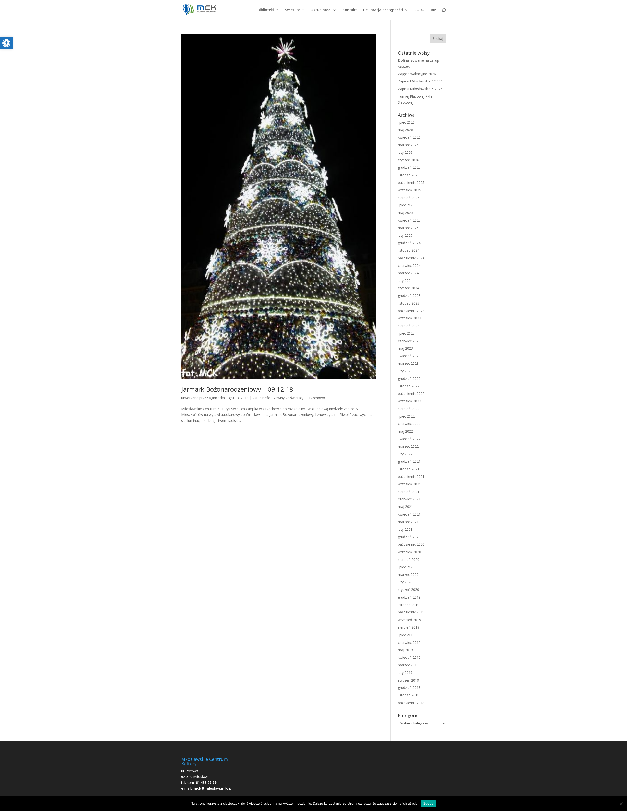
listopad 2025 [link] (408, 175)
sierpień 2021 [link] (408, 491)
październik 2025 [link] (411, 182)
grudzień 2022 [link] (409, 378)
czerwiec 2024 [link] (409, 265)
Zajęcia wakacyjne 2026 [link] (417, 73)
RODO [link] (419, 10)
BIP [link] (433, 10)
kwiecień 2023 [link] (409, 355)
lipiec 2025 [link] (406, 205)
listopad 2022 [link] (408, 386)
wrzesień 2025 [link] (409, 190)
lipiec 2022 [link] (406, 416)
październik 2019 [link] (411, 612)
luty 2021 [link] (405, 529)
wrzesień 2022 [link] (409, 401)
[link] (6, 43)
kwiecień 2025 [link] (409, 220)
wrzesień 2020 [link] (409, 552)
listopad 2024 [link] (408, 250)
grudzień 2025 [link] (409, 167)
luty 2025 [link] (405, 235)
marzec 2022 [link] (408, 446)
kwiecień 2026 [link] (409, 137)
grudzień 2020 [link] (409, 536)
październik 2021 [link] (411, 476)
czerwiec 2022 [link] (409, 423)
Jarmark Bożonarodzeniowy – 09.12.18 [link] (237, 389)
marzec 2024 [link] (408, 273)
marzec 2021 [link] (408, 521)
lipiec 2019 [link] (406, 635)
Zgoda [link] (428, 803)
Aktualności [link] (321, 10)
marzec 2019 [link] (408, 665)
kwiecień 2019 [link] (409, 657)
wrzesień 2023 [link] (409, 318)
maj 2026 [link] (405, 129)
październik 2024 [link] (411, 258)
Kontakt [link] (350, 10)
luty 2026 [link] (405, 152)
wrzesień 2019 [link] (409, 619)
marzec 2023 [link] (408, 363)
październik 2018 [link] (411, 702)
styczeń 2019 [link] (408, 680)
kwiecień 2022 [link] (409, 438)
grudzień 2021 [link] (409, 461)
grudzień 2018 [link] (409, 687)
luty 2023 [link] (405, 371)
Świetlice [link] (292, 10)
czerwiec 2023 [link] (409, 341)
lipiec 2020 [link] (406, 567)
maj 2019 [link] (405, 649)
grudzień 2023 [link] (409, 295)
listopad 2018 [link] (408, 695)
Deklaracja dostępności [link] (383, 10)
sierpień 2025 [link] (408, 197)
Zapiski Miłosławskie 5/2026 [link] (420, 88)
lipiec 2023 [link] (406, 333)
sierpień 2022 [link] (408, 408)
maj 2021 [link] (405, 506)
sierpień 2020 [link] (408, 559)
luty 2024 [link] (405, 280)
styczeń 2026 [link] (408, 160)
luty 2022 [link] (405, 454)
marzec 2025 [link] (408, 227)
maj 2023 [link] (405, 348)
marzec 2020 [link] (408, 574)
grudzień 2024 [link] (409, 242)
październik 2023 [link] (411, 310)
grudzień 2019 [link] (409, 597)
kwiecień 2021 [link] (409, 514)
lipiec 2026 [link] (406, 122)
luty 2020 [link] (405, 582)
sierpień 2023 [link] (408, 325)
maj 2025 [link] (405, 212)
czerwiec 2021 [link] (409, 499)
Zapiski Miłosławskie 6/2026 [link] (420, 81)
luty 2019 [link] (405, 672)
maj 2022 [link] (405, 431)
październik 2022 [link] (411, 393)
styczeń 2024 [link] (408, 288)
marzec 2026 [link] (408, 144)
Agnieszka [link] (217, 397)
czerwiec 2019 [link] (409, 642)
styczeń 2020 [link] (408, 589)
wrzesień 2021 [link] (409, 484)
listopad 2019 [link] (408, 604)
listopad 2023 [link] (408, 303)
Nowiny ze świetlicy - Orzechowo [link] (299, 397)
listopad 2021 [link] (408, 469)
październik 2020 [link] (411, 544)
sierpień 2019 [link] (408, 627)
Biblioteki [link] (266, 10)
